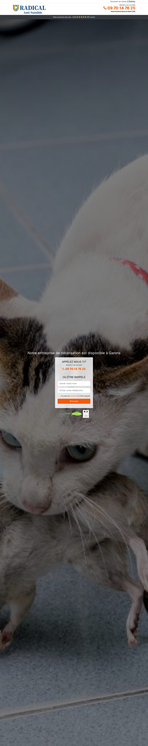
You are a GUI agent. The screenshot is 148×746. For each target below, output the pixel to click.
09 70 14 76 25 (121, 8)
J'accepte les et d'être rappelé (75, 396)
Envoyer (74, 401)
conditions (74, 396)
